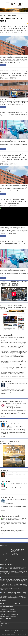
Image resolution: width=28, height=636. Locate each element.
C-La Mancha (3, 35)
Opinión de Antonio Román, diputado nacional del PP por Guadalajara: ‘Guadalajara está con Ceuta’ (13, 339)
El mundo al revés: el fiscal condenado (14, 472)
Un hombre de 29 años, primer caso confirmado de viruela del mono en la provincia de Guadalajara (12, 243)
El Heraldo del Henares (5, 34)
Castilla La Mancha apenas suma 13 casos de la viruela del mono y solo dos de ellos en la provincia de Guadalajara (13, 201)
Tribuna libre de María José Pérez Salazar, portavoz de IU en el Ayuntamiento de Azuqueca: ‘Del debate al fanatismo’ (14, 361)
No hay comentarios (18, 386)
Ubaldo (22, 486)
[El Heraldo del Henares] (14, 4)
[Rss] (11, 632)
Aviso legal (2, 621)
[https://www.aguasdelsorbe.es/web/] (14, 10)
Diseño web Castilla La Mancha (16, 630)
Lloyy (24, 474)
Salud (15, 35)
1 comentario (17, 486)
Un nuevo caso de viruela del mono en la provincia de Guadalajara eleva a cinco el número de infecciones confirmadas (13, 114)
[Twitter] (14, 632)
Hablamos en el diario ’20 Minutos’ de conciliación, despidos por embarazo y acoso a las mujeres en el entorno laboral (16, 405)
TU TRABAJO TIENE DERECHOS (11, 401)
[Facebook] (13, 632)
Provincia (7, 35)
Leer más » (3, 64)
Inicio (2, 15)
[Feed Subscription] (27, 23)
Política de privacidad (4, 623)
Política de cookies (4, 625)
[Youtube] (16, 632)
